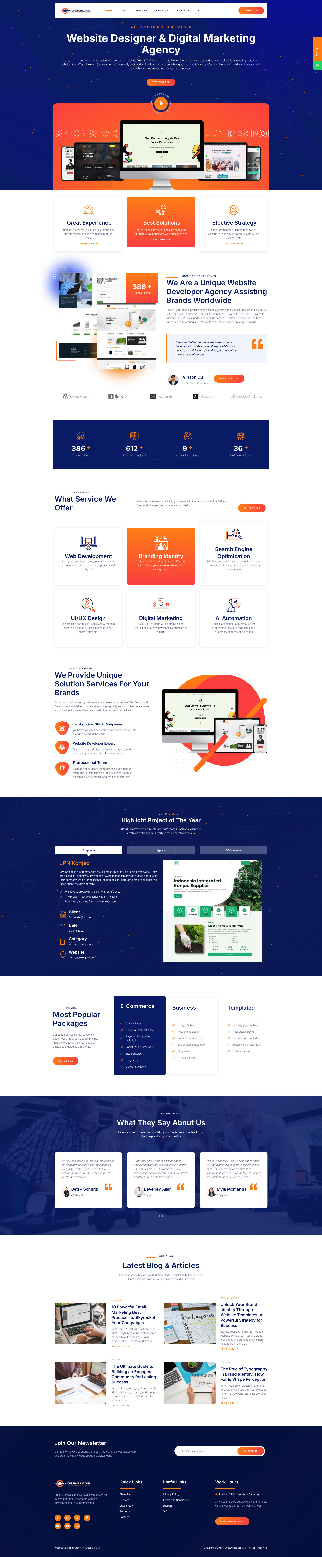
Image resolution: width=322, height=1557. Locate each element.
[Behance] (77, 1526)
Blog (201, 10)
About (124, 10)
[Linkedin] (67, 1526)
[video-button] (161, 103)
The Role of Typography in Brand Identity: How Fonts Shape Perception (244, 1374)
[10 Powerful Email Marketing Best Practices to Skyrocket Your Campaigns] (80, 1323)
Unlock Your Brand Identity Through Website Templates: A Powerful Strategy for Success (241, 1315)
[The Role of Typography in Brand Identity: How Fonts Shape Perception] (190, 1383)
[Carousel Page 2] (162, 1216)
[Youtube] (58, 1526)
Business (116, 1359)
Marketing (117, 1300)
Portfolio (184, 10)
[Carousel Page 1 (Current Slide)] (159, 1216)
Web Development (230, 1298)
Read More (87, 244)
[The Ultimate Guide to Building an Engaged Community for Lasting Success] (80, 1383)
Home (108, 10)
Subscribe (250, 1451)
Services (141, 10)
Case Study (162, 10)
